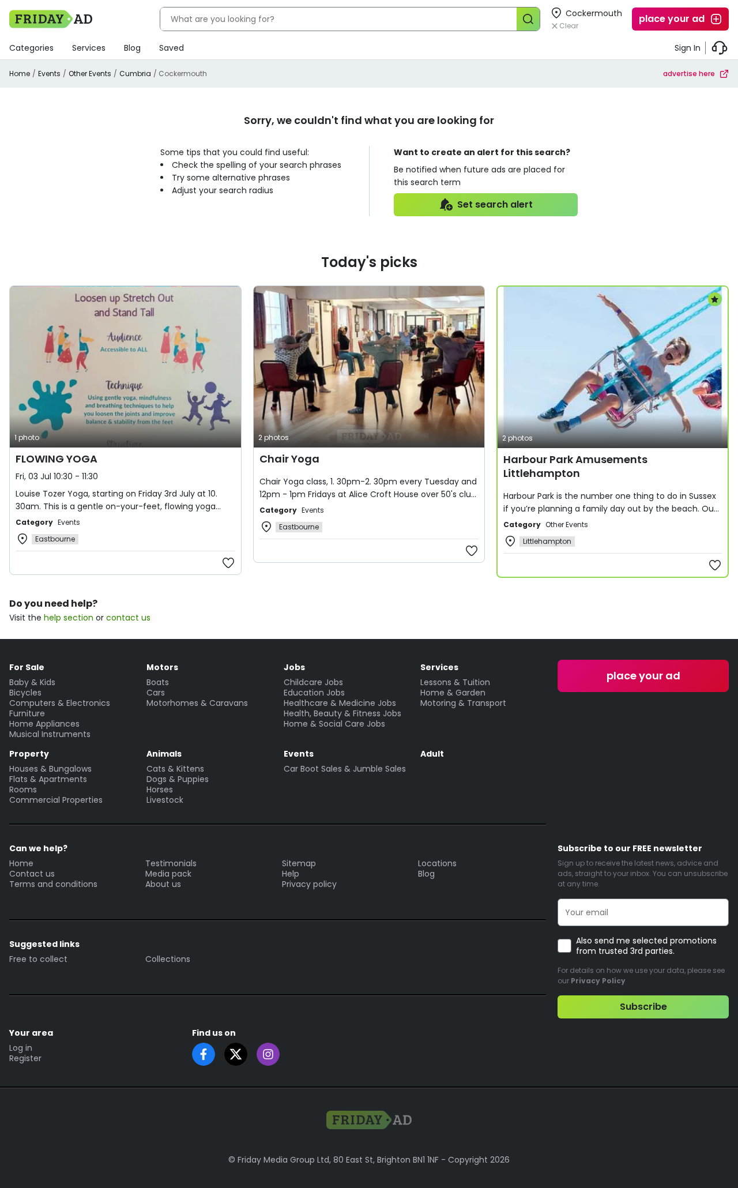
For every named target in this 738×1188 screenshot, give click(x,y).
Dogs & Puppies (177, 779)
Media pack (168, 873)
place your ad (672, 18)
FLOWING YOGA (56, 459)
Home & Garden (452, 692)
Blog (132, 48)
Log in (20, 1048)
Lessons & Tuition (455, 682)
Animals (164, 754)
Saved (171, 48)
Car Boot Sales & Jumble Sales (345, 769)
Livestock (164, 800)
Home (19, 73)
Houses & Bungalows (50, 769)
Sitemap (299, 863)
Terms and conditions (53, 884)
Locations (437, 863)
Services (89, 48)
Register (25, 1058)
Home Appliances (44, 724)
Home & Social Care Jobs (334, 724)
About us (163, 884)
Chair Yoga (289, 459)
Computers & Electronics (59, 703)
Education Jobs (314, 692)
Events (49, 73)
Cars (155, 692)
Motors (162, 667)
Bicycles (25, 692)
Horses (159, 789)
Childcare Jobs (313, 682)
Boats (157, 682)
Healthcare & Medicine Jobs (340, 703)
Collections (167, 959)
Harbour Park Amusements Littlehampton (575, 466)
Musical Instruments (50, 734)
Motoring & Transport (463, 703)
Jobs (294, 667)
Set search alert (495, 204)
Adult (432, 754)
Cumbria (135, 73)
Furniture (27, 713)
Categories (31, 48)
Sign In (688, 48)
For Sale (26, 667)
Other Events (90, 73)
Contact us (32, 873)
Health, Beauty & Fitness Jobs (342, 713)
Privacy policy (309, 884)
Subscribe (643, 1006)
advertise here (689, 73)
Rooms (23, 789)
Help (290, 873)
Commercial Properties (56, 800)
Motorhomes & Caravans (197, 703)
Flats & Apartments (48, 779)
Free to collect (38, 959)
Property (29, 754)
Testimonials (171, 863)
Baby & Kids (32, 682)
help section (68, 617)
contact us (128, 617)
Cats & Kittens (175, 769)
